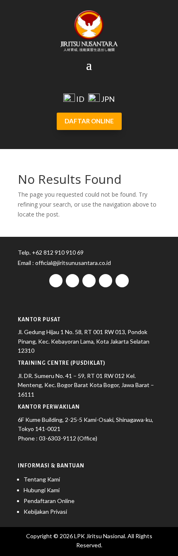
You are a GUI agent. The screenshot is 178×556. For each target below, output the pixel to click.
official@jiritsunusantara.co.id (72, 262)
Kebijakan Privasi (45, 511)
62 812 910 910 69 (60, 252)
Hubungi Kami (42, 489)
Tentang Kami (42, 479)
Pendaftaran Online (49, 500)
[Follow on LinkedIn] (122, 280)
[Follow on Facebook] (56, 280)
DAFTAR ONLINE (89, 121)
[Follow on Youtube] (105, 280)
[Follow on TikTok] (89, 280)
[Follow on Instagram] (72, 280)
